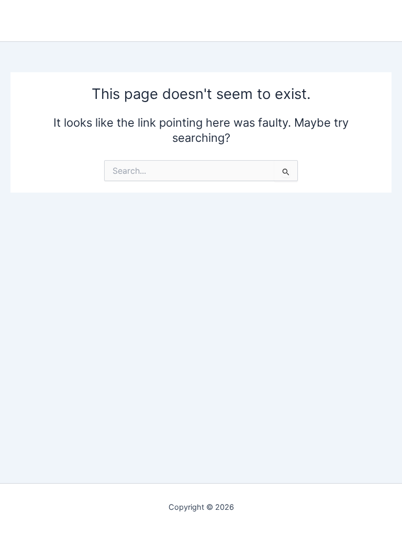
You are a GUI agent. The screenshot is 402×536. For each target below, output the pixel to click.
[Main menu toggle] (386, 21)
